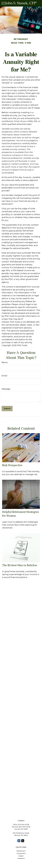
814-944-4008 (23, 825)
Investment (21, 853)
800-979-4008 (24, 827)
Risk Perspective (12, 465)
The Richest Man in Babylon (19, 565)
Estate (21, 856)
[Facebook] (18, 840)
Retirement (21, 851)
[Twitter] (22, 840)
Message (6, 389)
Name (5, 362)
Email (4, 376)
